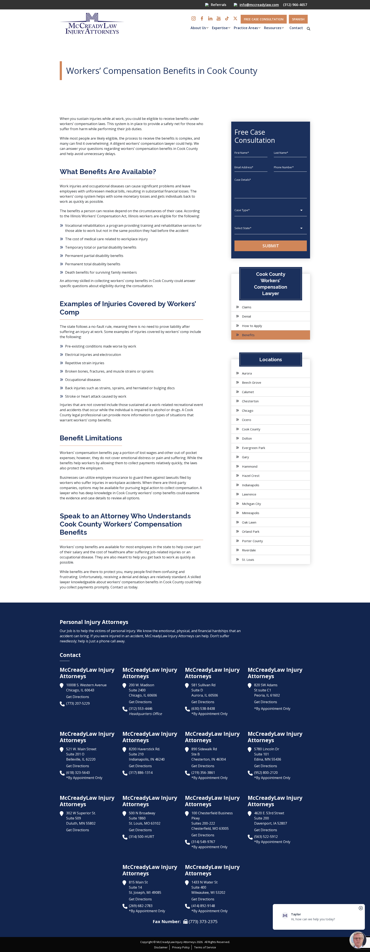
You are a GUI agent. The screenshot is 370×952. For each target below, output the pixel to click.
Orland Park (250, 531)
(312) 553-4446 (140, 708)
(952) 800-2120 (266, 772)
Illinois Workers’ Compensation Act (98, 216)
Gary (245, 457)
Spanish (298, 19)
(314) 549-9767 (203, 841)
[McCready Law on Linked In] (210, 18)
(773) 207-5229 (78, 703)
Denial (246, 316)
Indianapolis (250, 485)
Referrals (218, 4)
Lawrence (249, 494)
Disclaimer (161, 947)
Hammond (249, 466)
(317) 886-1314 (140, 772)
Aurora (247, 373)
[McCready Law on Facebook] (202, 18)
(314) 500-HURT (141, 836)
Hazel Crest (251, 475)
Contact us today (123, 587)
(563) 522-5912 (266, 836)
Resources (272, 27)
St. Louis (248, 559)
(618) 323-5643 (78, 772)
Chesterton (250, 401)
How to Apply (252, 326)
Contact (296, 27)
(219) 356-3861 (203, 772)
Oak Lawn (249, 522)
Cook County (251, 429)
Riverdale (249, 550)
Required (171, 40)
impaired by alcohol (150, 409)
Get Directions (77, 696)
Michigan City (251, 503)
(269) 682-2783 (140, 905)
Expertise (220, 27)
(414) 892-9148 (203, 905)
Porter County (252, 541)
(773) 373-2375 (202, 921)
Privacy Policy (181, 947)
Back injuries (75, 388)
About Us (198, 27)
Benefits (248, 335)
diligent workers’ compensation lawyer (144, 143)
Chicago (247, 410)
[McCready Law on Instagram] (193, 18)
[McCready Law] (92, 23)
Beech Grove (251, 382)
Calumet (248, 392)
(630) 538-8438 (203, 708)
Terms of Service (205, 947)
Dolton (247, 438)
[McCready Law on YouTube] (218, 18)
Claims (246, 307)
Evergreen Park (253, 448)
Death (70, 272)
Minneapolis (250, 513)
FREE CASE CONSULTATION (263, 19)
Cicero (246, 420)
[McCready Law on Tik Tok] (227, 18)
